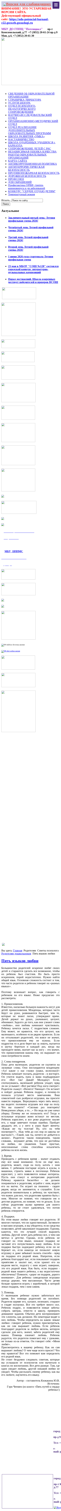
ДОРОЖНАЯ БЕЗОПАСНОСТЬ (27, 176)
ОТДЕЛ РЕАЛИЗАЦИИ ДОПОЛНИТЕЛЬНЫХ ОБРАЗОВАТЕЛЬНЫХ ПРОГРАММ (29, 130)
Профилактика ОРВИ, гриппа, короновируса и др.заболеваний (26, 187)
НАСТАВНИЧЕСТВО (21, 139)
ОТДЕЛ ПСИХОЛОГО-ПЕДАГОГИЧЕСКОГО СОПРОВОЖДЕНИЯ (22, 108)
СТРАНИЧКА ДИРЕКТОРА (24, 99)
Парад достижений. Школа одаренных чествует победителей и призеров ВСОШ (33, 281)
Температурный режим (21, 194)
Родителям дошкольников (16, 953)
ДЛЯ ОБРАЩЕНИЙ (20, 182)
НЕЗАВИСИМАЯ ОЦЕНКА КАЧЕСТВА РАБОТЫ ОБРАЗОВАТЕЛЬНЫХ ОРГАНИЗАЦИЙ (32, 154)
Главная (17, 950)
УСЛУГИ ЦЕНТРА (19, 102)
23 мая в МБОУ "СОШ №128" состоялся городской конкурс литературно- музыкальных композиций (33, 269)
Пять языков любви (19, 961)
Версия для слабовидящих (28, 4)
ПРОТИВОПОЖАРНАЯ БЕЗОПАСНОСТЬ (33, 173)
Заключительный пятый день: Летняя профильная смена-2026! (31, 219)
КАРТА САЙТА (17, 160)
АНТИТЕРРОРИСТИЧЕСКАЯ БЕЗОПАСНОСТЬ (26, 168)
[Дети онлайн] (10, 651)
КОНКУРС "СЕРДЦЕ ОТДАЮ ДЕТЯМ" (32, 191)
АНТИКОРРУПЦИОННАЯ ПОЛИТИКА (32, 163)
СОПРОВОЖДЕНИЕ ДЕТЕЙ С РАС (29, 148)
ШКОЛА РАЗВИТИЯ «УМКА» (26, 136)
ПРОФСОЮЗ (16, 179)
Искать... (6, 200)
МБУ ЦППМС (14, 551)
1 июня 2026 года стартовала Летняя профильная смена (30, 258)
